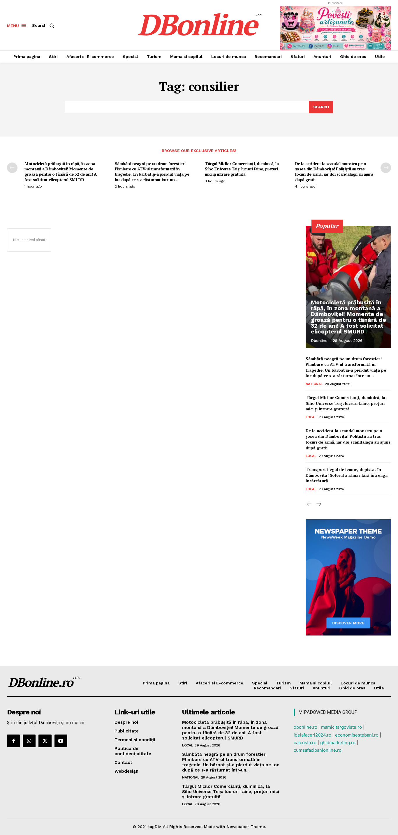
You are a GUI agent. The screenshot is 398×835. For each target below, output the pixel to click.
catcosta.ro (305, 742)
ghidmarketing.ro (337, 742)
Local (311, 417)
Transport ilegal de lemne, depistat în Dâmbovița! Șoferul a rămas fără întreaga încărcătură (347, 475)
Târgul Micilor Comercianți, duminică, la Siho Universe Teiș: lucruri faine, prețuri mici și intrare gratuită (242, 169)
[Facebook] (13, 741)
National (314, 384)
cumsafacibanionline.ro (317, 750)
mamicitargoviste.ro (341, 727)
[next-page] (386, 168)
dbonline (319, 340)
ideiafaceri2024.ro (312, 735)
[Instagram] (29, 741)
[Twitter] (44, 741)
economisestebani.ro (356, 735)
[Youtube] (60, 741)
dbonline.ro (305, 727)
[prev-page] (12, 168)
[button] (44, 25)
